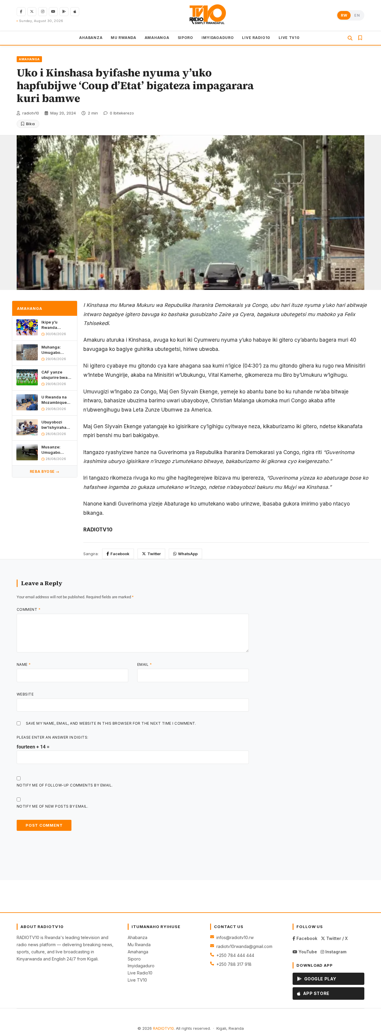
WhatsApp (188, 553)
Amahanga (138, 951)
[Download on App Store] (74, 11)
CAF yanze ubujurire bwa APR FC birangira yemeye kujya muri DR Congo (55, 374)
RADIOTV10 (163, 1028)
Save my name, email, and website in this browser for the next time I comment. (111, 723)
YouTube (307, 951)
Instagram (335, 951)
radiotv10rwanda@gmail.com (244, 946)
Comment (28, 609)
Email (144, 664)
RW (344, 15)
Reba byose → (45, 471)
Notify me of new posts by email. (52, 806)
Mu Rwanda (139, 944)
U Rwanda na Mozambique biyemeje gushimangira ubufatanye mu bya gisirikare (55, 399)
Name (24, 664)
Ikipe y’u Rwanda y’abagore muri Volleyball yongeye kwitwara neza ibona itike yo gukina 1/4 (55, 325)
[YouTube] (53, 11)
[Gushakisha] (350, 38)
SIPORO (185, 37)
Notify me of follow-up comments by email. (65, 785)
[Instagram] (42, 11)
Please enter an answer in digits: (52, 737)
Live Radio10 (140, 972)
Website (25, 694)
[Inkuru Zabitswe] (360, 37)
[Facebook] (21, 11)
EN (357, 15)
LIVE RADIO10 (256, 37)
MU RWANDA (123, 37)
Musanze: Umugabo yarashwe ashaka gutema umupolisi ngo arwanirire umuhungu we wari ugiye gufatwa (56, 449)
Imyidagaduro (141, 965)
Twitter (154, 553)
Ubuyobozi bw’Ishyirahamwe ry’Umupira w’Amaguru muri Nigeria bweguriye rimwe (57, 424)
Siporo (134, 958)
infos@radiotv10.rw (235, 937)
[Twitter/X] (31, 11)
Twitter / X (336, 938)
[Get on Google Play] (64, 11)
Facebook (119, 553)
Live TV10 (137, 979)
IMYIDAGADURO (218, 37)
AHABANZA (90, 37)
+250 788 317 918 (234, 964)
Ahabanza (137, 937)
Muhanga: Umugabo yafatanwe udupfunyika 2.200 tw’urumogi (53, 350)
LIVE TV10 (289, 37)
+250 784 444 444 (235, 955)
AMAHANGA (157, 37)
